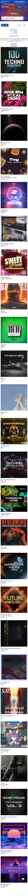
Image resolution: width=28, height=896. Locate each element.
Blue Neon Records (5, 852)
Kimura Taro (4, 683)
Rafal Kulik (3, 481)
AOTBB (2, 346)
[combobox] (21, 25)
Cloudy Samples (5, 784)
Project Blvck (4, 312)
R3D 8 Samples (4, 649)
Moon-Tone (3, 144)
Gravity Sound (4, 885)
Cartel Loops (4, 548)
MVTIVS (3, 380)
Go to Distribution (20, 1)
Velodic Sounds (4, 76)
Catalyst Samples (5, 110)
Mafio (2, 447)
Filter (6, 25)
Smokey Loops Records (6, 278)
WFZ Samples (4, 245)
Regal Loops (4, 211)
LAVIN (2, 413)
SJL (2, 717)
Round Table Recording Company (9, 177)
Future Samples (4, 750)
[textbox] (21, 25)
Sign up (19, 6)
